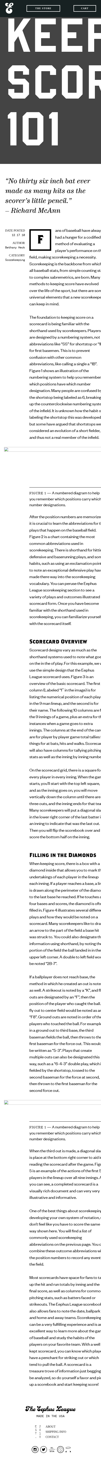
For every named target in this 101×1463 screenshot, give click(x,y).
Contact (52, 1437)
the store (43, 8)
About (50, 1426)
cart (85, 8)
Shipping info (56, 1431)
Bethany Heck (15, 247)
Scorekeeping (15, 260)
